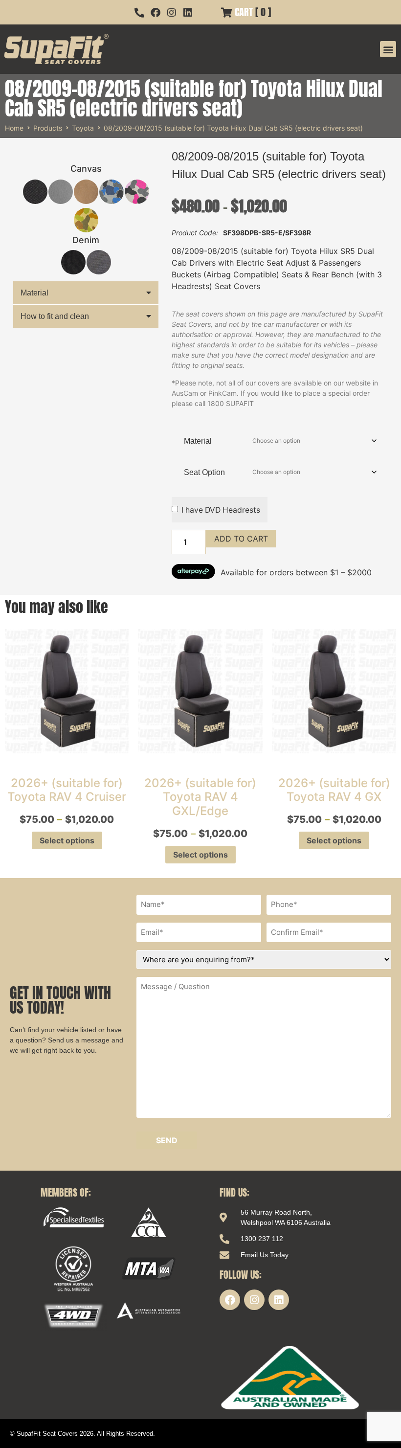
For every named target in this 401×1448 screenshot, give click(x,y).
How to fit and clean (55, 316)
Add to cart (241, 538)
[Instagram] (254, 1300)
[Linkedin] (278, 1300)
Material (34, 293)
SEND (167, 1140)
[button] (388, 49)
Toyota (83, 128)
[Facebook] (230, 1300)
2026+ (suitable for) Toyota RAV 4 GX (334, 790)
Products (47, 128)
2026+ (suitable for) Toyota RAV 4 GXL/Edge (200, 797)
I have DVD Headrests (220, 510)
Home (14, 128)
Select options (67, 840)
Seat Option (204, 472)
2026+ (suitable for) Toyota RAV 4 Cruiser (66, 790)
